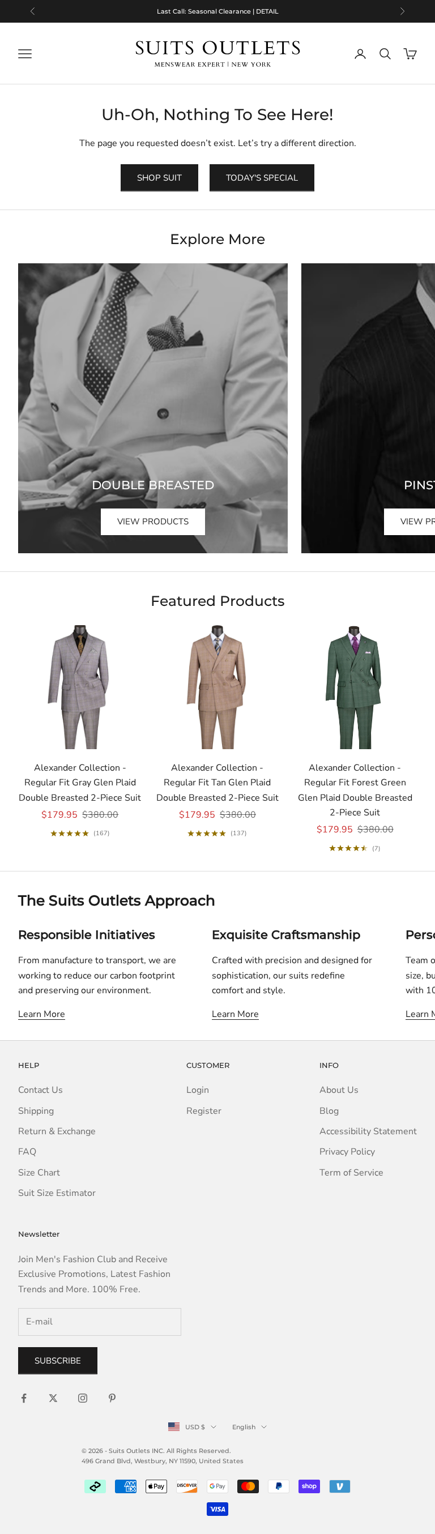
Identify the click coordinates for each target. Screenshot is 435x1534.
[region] (217, 11)
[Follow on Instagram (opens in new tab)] (82, 1398)
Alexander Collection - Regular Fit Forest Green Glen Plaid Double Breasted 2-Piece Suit (355, 790)
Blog (329, 1111)
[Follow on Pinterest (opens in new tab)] (112, 1398)
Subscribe (58, 1360)
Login (197, 1090)
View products (153, 521)
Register (203, 1111)
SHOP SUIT (159, 177)
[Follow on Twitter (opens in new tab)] (53, 1398)
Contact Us (40, 1090)
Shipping (36, 1111)
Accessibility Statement (368, 1131)
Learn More (41, 1014)
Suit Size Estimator (57, 1193)
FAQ (27, 1152)
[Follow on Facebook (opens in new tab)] (23, 1398)
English (243, 1427)
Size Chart (39, 1172)
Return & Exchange (57, 1131)
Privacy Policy (347, 1152)
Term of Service (351, 1172)
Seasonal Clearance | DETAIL (233, 11)
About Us (339, 1090)
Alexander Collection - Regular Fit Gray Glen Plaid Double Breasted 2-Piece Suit (80, 783)
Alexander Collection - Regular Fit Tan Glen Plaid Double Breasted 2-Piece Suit (217, 783)
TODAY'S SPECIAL (262, 177)
